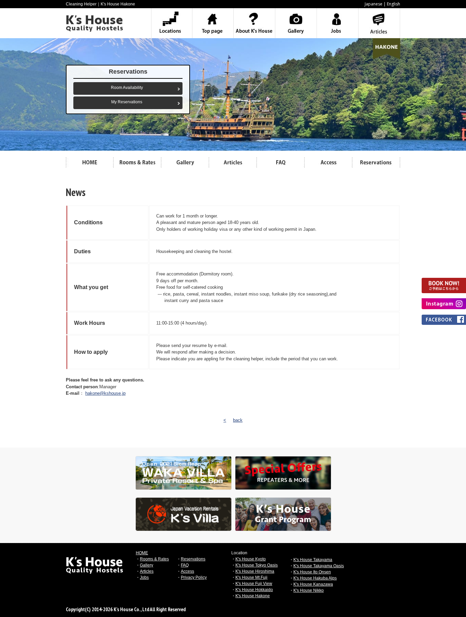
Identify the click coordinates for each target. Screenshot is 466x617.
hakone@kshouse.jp (105, 393)
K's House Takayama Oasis (318, 565)
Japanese (373, 4)
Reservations (193, 559)
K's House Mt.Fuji (251, 577)
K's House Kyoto (250, 559)
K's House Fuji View (253, 583)
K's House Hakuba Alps (315, 578)
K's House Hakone (252, 595)
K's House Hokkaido (254, 589)
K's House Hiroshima (254, 571)
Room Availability (127, 87)
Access (187, 571)
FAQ (185, 565)
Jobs (144, 577)
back (238, 420)
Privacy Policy (194, 577)
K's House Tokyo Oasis (256, 565)
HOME (142, 553)
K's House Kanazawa (313, 584)
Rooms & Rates (154, 559)
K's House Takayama (312, 559)
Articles (147, 571)
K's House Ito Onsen (312, 572)
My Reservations (126, 102)
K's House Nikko (308, 590)
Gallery (146, 565)
